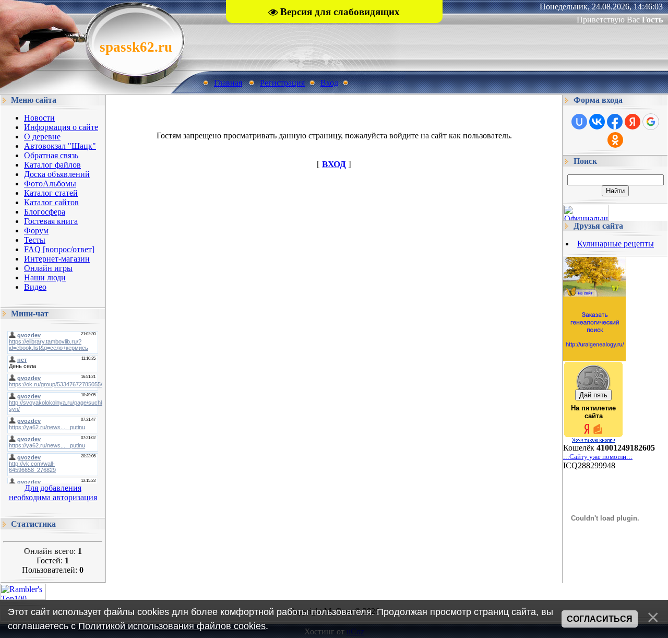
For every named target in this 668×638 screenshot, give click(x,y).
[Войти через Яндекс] (632, 121)
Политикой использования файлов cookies (172, 626)
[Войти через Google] (650, 121)
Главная (228, 82)
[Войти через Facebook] (615, 121)
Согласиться (600, 619)
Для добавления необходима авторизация (53, 492)
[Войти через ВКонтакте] (597, 121)
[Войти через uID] (579, 121)
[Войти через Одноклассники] (615, 140)
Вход (329, 82)
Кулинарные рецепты (615, 243)
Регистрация (282, 82)
